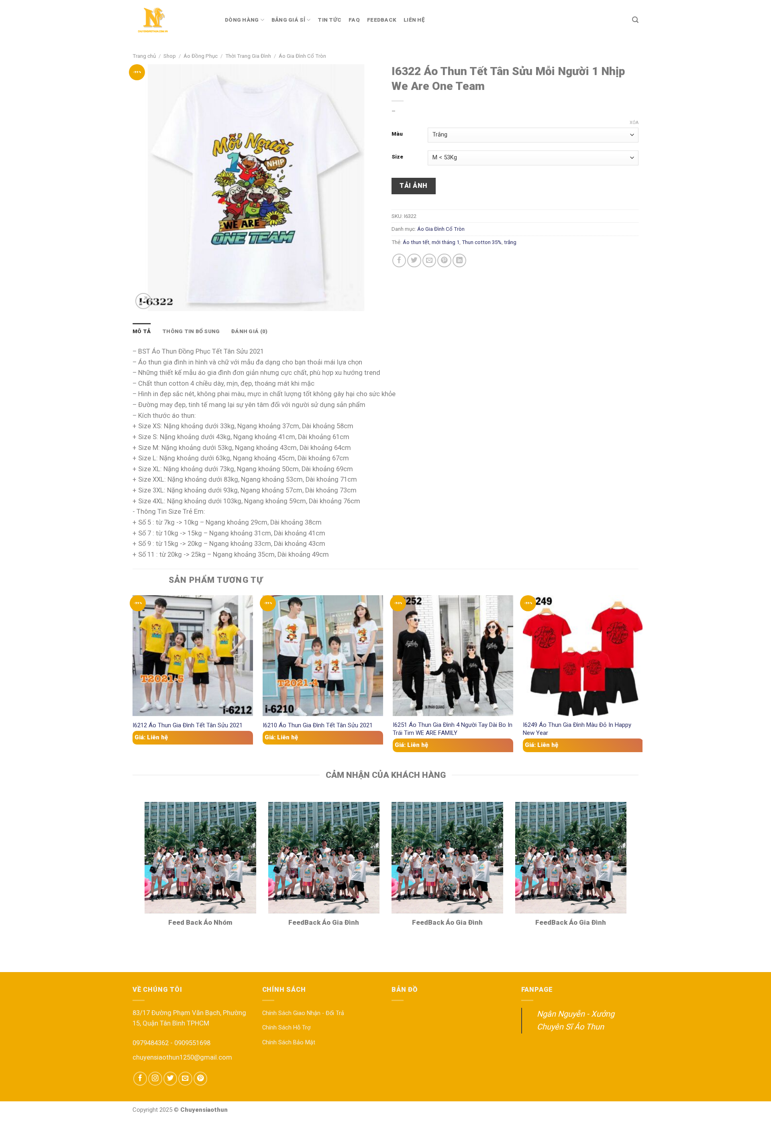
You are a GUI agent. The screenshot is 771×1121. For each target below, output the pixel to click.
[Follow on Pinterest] (200, 1078)
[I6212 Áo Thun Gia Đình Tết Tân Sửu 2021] (193, 655)
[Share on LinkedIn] (459, 260)
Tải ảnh (413, 185)
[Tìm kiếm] (635, 20)
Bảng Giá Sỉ (288, 20)
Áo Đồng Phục (201, 56)
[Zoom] (143, 301)
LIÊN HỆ (414, 20)
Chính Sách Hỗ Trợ (286, 1027)
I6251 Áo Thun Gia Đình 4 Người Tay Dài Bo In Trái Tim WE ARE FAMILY (452, 728)
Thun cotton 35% (482, 242)
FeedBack (381, 20)
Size (397, 157)
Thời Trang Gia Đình (248, 56)
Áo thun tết (416, 242)
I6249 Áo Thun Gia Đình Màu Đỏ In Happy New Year (577, 728)
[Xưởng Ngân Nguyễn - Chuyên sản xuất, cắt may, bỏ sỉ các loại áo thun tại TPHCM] (173, 20)
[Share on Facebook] (399, 260)
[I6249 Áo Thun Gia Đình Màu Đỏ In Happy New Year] (583, 655)
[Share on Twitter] (414, 260)
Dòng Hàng (242, 20)
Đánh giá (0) (249, 331)
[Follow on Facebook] (140, 1078)
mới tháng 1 (445, 242)
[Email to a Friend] (429, 260)
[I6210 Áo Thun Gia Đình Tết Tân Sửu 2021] (323, 655)
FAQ (354, 20)
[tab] (142, 331)
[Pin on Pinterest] (444, 260)
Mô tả (142, 331)
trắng (510, 242)
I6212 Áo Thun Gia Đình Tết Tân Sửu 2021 (188, 725)
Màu (397, 134)
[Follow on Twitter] (170, 1078)
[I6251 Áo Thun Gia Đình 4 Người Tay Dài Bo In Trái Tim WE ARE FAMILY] (453, 655)
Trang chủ (144, 56)
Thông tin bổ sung (191, 331)
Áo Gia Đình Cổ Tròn (302, 56)
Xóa (634, 122)
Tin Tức (329, 20)
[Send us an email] (185, 1078)
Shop (169, 56)
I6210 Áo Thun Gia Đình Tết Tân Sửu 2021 (318, 725)
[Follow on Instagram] (155, 1078)
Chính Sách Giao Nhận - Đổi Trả (303, 1013)
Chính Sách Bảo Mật (288, 1042)
